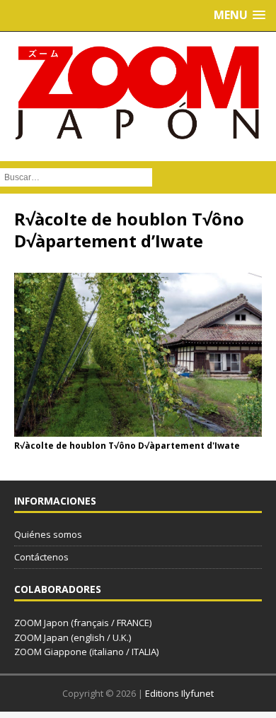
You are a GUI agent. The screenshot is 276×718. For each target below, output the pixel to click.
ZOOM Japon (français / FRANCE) (82, 622)
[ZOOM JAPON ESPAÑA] (138, 93)
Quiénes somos (48, 534)
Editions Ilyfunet (179, 693)
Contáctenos (41, 557)
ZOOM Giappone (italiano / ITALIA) (86, 651)
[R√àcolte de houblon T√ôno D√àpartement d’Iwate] (138, 428)
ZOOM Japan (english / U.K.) (72, 637)
